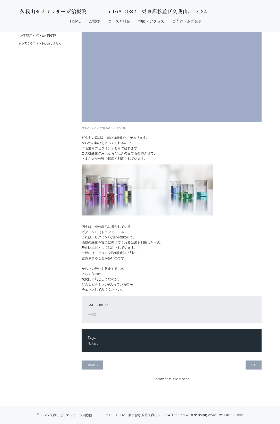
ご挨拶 (94, 21)
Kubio (238, 415)
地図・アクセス (151, 21)
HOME (75, 21)
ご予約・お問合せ (187, 21)
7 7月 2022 (106, 128)
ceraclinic (89, 128)
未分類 (92, 314)
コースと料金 (119, 21)
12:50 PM (121, 128)
